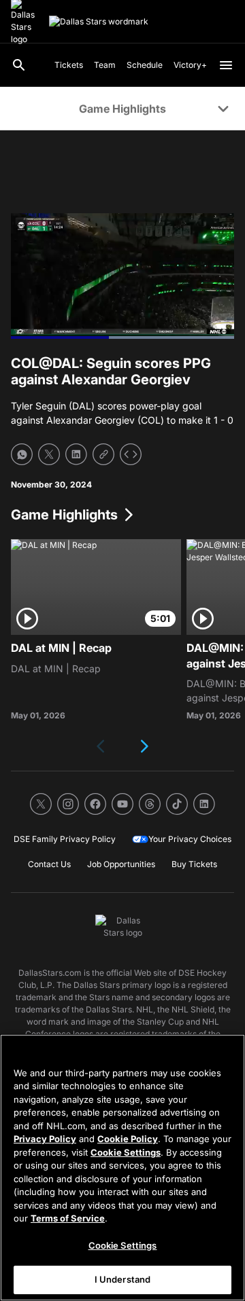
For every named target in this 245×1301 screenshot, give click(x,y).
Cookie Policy (127, 1138)
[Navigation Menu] (226, 65)
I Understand (123, 1279)
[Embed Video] (131, 454)
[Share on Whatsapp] (22, 454)
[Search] (19, 65)
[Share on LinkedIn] (76, 454)
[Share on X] (49, 454)
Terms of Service (68, 1218)
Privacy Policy (45, 1138)
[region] (122, 1167)
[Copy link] (103, 454)
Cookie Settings (126, 1152)
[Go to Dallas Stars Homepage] (98, 22)
